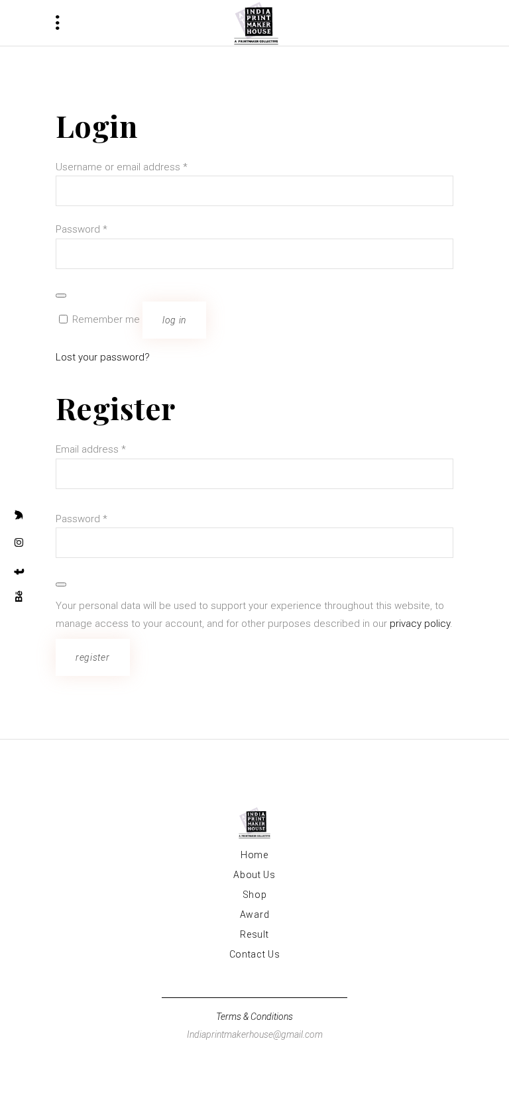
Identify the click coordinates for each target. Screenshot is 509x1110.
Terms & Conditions (254, 1016)
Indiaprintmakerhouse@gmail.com (255, 1034)
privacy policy (420, 624)
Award (255, 914)
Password (81, 229)
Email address (91, 449)
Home (254, 855)
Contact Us (254, 954)
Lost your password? (103, 357)
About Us (254, 874)
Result (254, 934)
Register (93, 657)
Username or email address (122, 167)
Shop (255, 894)
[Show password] (61, 296)
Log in (174, 320)
